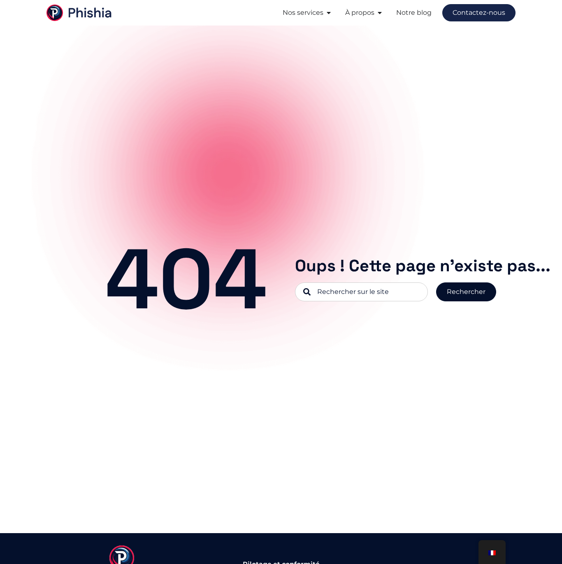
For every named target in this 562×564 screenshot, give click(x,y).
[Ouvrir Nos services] (328, 13)
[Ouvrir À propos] (379, 13)
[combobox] (361, 291)
